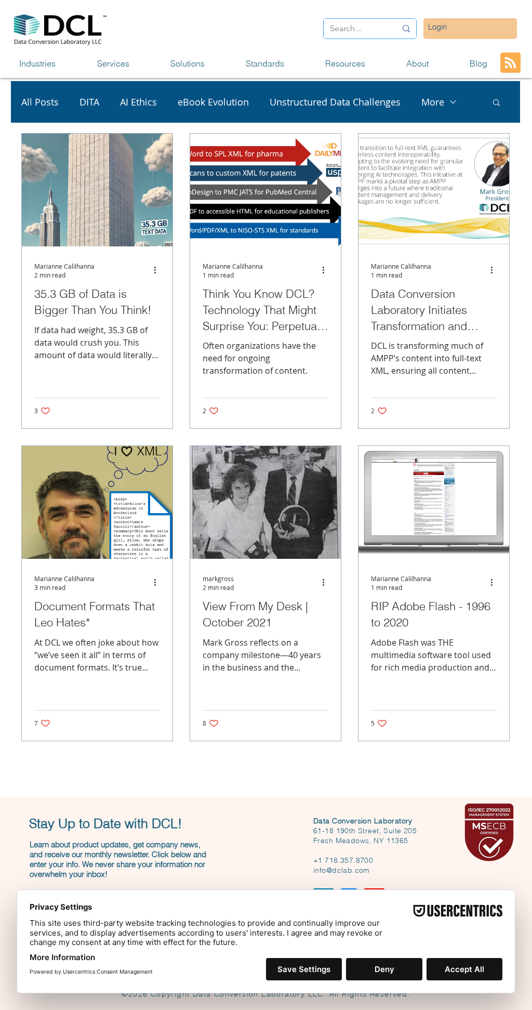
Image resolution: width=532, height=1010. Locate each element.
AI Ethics (138, 102)
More (432, 102)
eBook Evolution (213, 102)
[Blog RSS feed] (510, 63)
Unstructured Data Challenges (335, 102)
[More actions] (158, 270)
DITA (89, 102)
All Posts (40, 102)
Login (437, 27)
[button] (50, 63)
